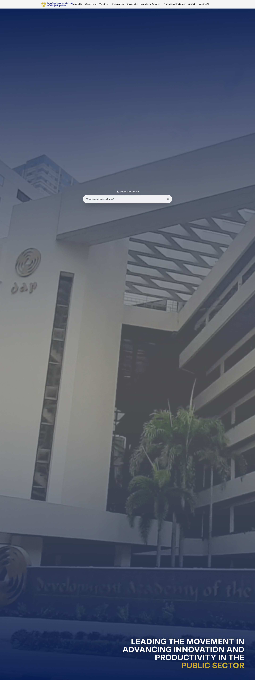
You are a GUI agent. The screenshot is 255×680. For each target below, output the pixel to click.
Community (132, 4)
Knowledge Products (150, 4)
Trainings (103, 4)
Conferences (117, 4)
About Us (77, 4)
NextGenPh (204, 4)
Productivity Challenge (174, 4)
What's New (90, 4)
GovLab (192, 4)
